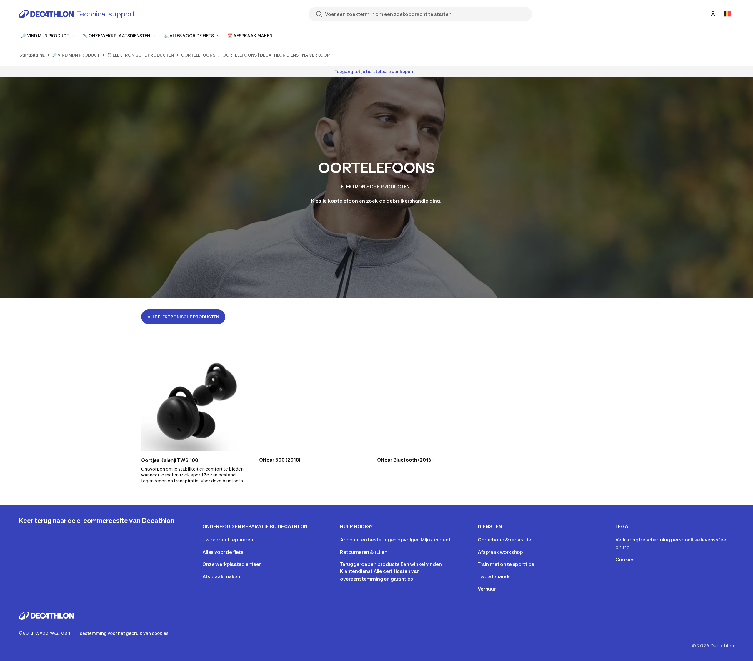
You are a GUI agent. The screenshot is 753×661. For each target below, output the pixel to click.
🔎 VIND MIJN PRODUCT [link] (76, 54)
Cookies (624, 559)
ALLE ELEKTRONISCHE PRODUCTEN (183, 316)
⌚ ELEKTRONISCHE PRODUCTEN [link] (140, 54)
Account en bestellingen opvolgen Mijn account (395, 540)
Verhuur (487, 589)
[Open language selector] (727, 14)
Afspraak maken (221, 576)
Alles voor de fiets (223, 552)
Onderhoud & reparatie (504, 540)
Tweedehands (494, 576)
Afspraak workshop (500, 552)
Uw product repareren (227, 540)
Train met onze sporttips (506, 564)
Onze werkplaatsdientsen (232, 564)
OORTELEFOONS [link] (198, 54)
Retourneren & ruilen (363, 552)
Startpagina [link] (32, 54)
